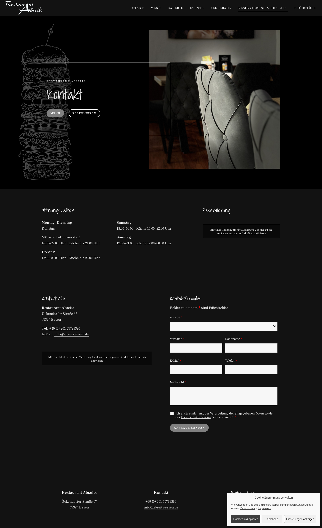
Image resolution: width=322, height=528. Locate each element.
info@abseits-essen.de (71, 333)
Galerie (175, 8)
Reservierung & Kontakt (263, 8)
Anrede (176, 317)
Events (197, 8)
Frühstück (305, 8)
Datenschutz (247, 508)
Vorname (177, 339)
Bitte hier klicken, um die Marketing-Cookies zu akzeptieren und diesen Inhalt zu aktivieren (241, 231)
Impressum (264, 508)
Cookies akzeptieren (245, 519)
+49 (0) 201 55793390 (64, 328)
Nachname (233, 339)
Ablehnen (272, 519)
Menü (156, 8)
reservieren (84, 113)
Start (138, 8)
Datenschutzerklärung (196, 417)
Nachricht (178, 382)
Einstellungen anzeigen (300, 519)
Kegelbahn (221, 8)
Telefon (231, 360)
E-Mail (175, 360)
